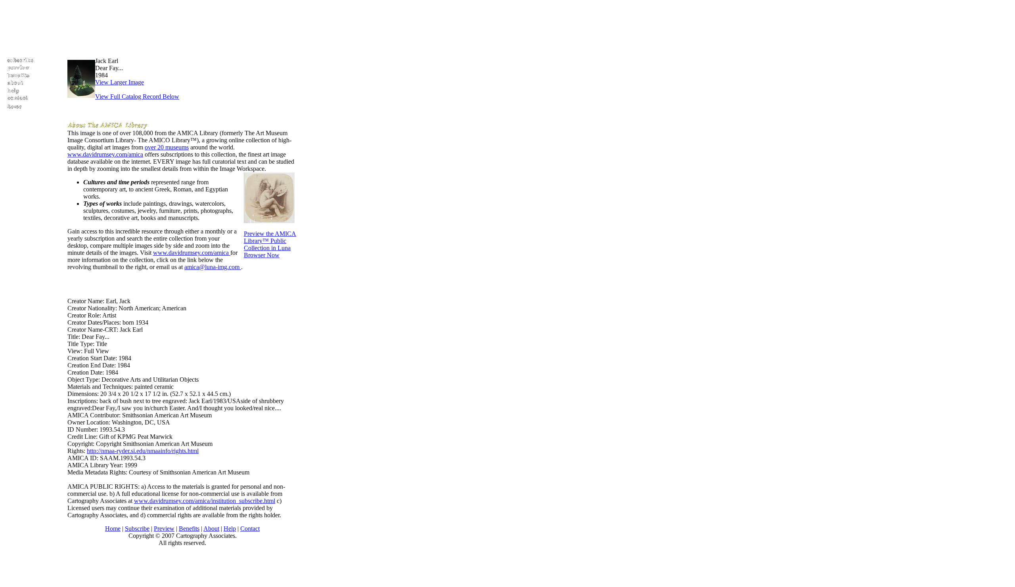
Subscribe (137, 528)
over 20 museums (167, 147)
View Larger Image (119, 82)
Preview (164, 528)
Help (230, 528)
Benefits (189, 528)
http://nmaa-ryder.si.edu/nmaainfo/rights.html (143, 450)
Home (113, 528)
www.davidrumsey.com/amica (105, 154)
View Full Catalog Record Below (137, 96)
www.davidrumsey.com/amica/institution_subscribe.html (204, 500)
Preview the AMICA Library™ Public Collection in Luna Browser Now (270, 244)
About (211, 528)
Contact (250, 528)
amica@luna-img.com (212, 267)
